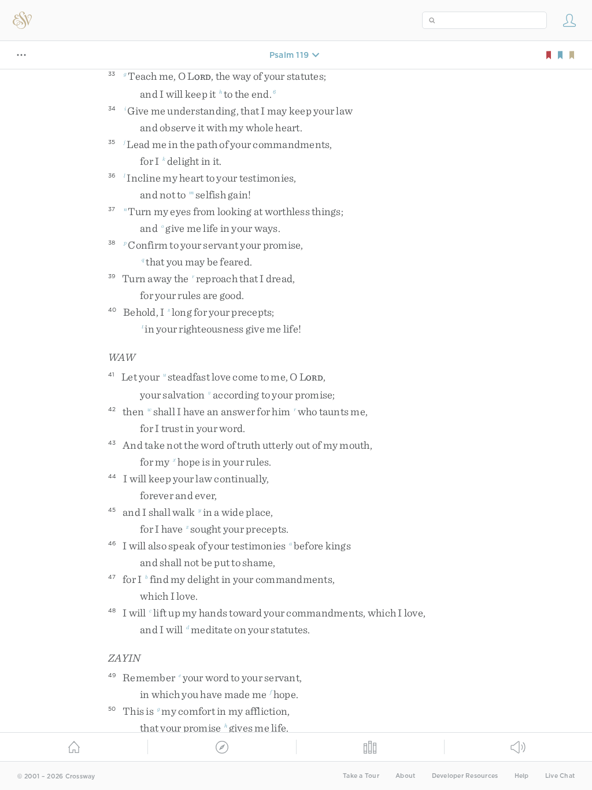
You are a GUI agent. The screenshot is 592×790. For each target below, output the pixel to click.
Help (522, 776)
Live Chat (560, 776)
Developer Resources (465, 776)
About (405, 776)
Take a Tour (361, 776)
